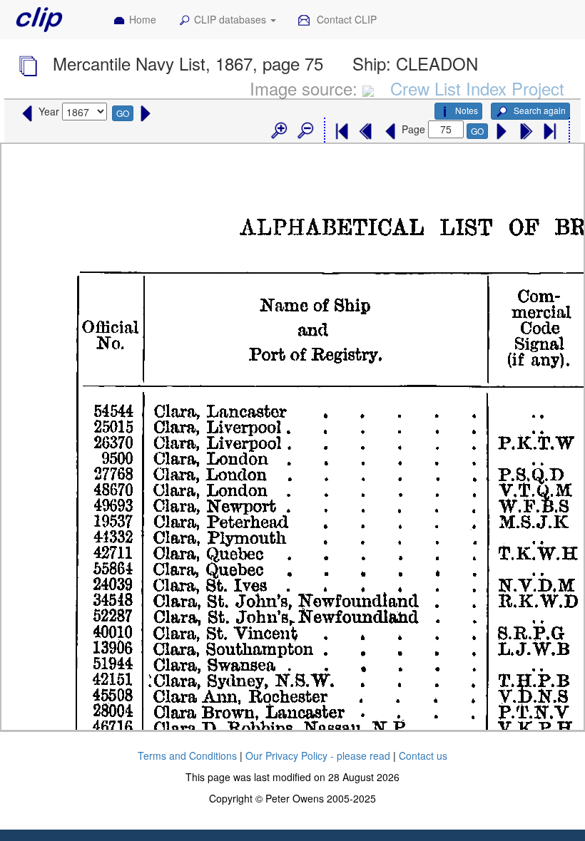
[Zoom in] (278, 131)
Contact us (423, 755)
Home (142, 19)
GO (122, 113)
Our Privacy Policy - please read (317, 755)
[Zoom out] (304, 131)
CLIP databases (231, 19)
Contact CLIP (345, 19)
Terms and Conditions (187, 755)
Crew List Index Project (477, 88)
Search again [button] (539, 110)
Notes (466, 110)
